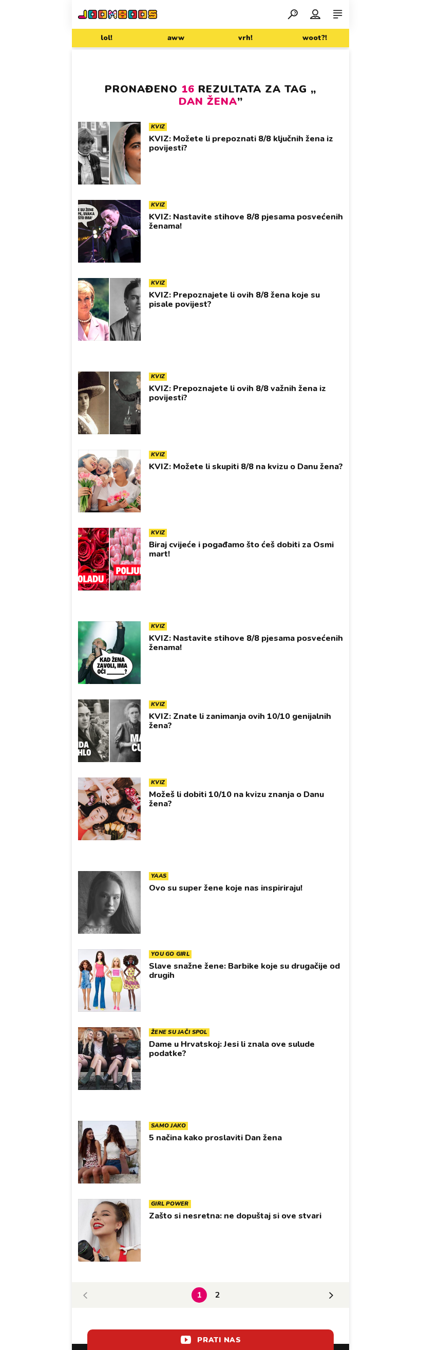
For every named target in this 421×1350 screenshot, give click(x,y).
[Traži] (292, 14)
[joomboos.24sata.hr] (117, 14)
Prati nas (219, 1340)
